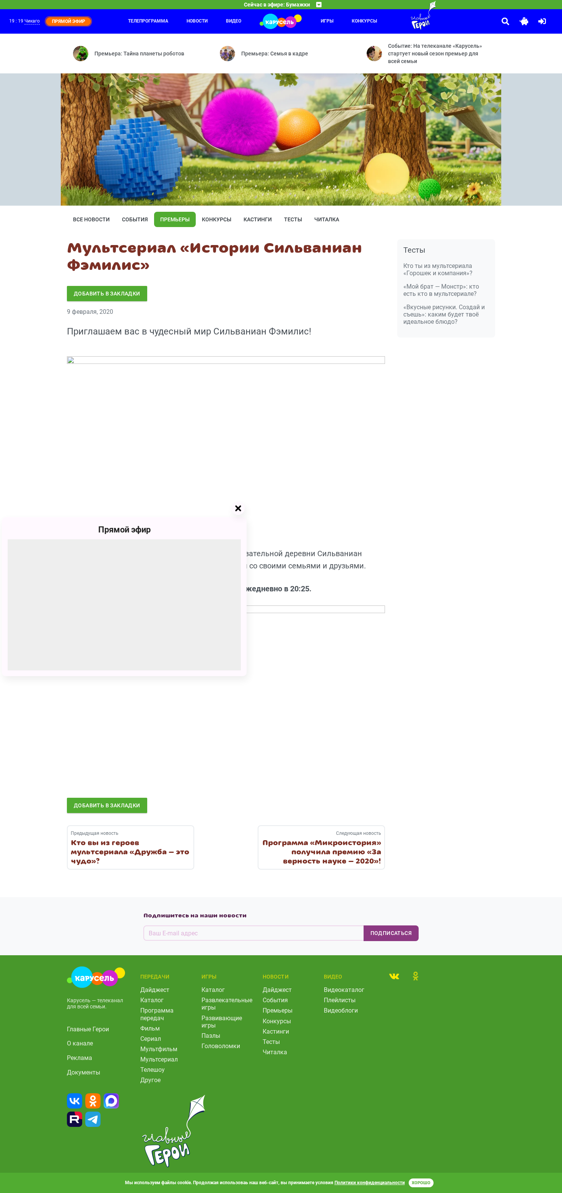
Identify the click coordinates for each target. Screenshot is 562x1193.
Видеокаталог (344, 989)
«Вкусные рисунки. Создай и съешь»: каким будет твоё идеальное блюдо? (444, 314)
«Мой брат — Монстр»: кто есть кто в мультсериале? (441, 290)
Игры (327, 21)
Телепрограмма (148, 21)
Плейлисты (340, 1000)
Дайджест (154, 989)
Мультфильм (158, 1049)
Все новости (91, 219)
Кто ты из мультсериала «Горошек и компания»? (438, 269)
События (135, 219)
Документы (83, 1072)
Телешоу (152, 1069)
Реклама (79, 1058)
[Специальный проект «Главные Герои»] (398, 15)
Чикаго (32, 21)
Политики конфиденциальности (370, 1182)
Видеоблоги (341, 1010)
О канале (80, 1043)
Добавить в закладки (107, 294)
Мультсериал (159, 1059)
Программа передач (157, 1014)
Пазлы (210, 1035)
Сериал (150, 1038)
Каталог (152, 1000)
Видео (233, 21)
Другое (150, 1080)
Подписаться (391, 933)
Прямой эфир (124, 529)
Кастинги (258, 219)
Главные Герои (88, 1029)
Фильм (150, 1028)
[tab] (394, 976)
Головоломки (220, 1046)
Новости (197, 21)
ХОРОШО (421, 1182)
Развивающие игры (221, 1021)
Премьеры (175, 219)
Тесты (293, 219)
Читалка (326, 219)
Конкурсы (216, 219)
